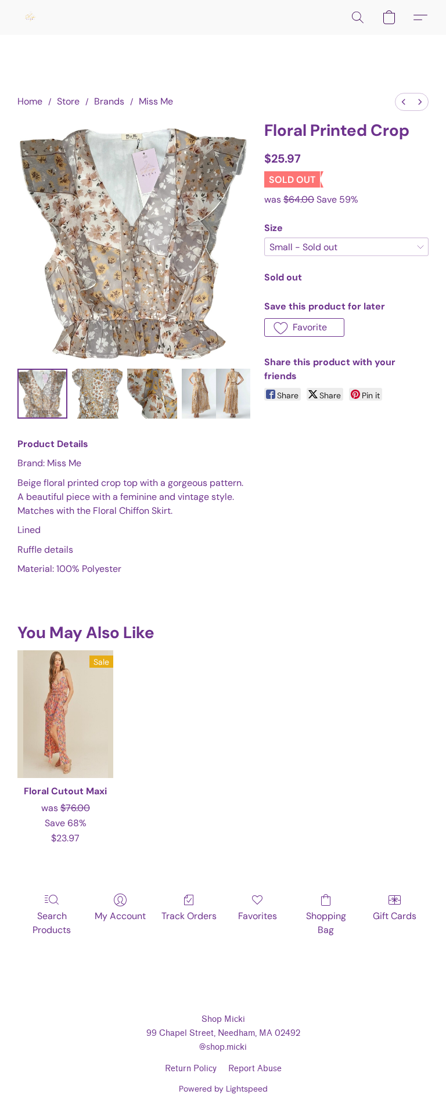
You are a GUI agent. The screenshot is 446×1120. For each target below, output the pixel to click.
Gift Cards (394, 916)
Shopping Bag (326, 923)
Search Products (52, 923)
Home (29, 101)
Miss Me (156, 101)
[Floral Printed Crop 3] (216, 394)
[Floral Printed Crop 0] (42, 394)
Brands (109, 101)
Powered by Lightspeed (223, 1088)
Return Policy (191, 1069)
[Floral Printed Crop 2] (152, 394)
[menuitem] (403, 101)
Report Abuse (255, 1069)
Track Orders (189, 916)
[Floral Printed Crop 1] (97, 394)
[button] (30, 17)
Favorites (257, 916)
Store (68, 101)
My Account (120, 916)
